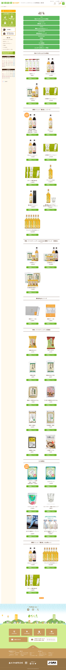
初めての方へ (52, 1)
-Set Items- (41, 46)
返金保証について (50, 652)
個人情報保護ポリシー (42, 655)
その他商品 (22, 655)
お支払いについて (42, 652)
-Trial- (41, 18)
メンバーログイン (8, 10)
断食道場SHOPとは (16, 653)
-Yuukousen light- (41, 32)
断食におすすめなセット (24, 654)
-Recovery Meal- (41, 37)
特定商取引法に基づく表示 (42, 654)
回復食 (31, 654)
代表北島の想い (11, 653)
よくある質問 (57, 1)
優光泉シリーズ (32, 652)
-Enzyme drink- (41, 22)
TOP (2, 6)
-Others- (41, 42)
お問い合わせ (63, 1)
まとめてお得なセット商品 (33, 655)
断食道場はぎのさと (54, 617)
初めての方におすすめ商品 (24, 652)
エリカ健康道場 (16, 617)
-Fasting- (41, 27)
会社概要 (16, 654)
